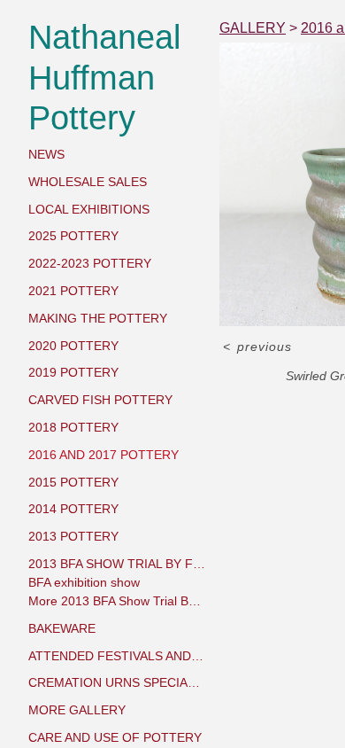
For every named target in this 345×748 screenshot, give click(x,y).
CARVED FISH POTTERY (100, 400)
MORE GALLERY (77, 710)
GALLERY (252, 27)
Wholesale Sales (87, 182)
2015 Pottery (73, 482)
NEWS (46, 154)
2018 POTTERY (73, 427)
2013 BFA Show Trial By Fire (116, 564)
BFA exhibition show (84, 582)
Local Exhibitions (89, 209)
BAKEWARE (62, 628)
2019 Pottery (73, 372)
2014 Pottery (73, 509)
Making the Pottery (97, 318)
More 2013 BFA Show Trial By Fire (116, 601)
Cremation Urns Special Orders (116, 682)
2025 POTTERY (73, 236)
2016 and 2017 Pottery (103, 455)
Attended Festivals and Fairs (116, 656)
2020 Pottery (73, 346)
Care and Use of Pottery (115, 737)
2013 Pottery (73, 536)
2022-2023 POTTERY (89, 263)
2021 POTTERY (73, 291)
